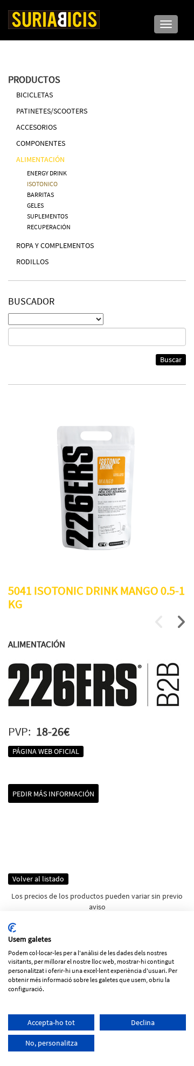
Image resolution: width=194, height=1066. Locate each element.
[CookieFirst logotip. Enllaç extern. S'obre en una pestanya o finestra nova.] (12, 928)
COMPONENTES (40, 143)
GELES (35, 205)
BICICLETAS (34, 95)
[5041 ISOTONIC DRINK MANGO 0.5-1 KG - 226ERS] (97, 487)
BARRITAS (40, 194)
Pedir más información (53, 794)
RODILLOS (32, 261)
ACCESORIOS (36, 127)
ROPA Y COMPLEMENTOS (55, 245)
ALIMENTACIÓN (40, 159)
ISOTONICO (42, 184)
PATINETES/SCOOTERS (51, 111)
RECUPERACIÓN (49, 227)
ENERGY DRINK (47, 173)
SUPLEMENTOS (47, 216)
